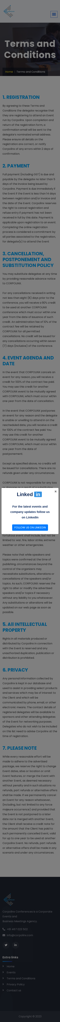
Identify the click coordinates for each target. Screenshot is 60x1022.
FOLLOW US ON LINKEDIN (30, 527)
